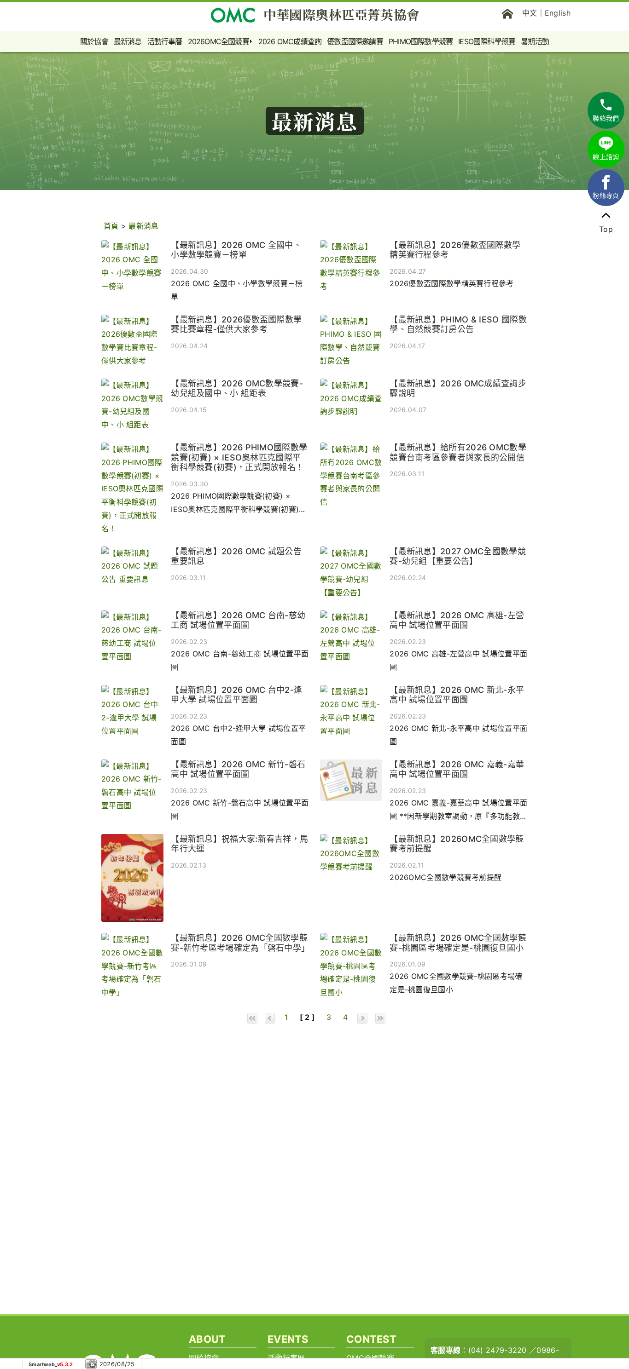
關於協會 (94, 41)
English (558, 12)
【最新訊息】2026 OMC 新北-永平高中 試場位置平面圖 (457, 695)
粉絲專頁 (606, 195)
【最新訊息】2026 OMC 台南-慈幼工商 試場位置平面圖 (238, 620)
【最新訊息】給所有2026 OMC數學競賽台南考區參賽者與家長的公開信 (458, 452)
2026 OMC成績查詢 (289, 41)
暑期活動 (535, 41)
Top (606, 229)
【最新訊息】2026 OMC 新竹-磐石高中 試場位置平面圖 (238, 769)
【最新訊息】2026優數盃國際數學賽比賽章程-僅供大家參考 (236, 324)
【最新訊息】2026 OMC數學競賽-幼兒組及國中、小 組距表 (237, 388)
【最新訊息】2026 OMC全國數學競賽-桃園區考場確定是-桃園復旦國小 (458, 943)
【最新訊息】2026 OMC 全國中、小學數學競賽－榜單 (236, 250)
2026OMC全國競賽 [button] (218, 41)
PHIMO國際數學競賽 (421, 41)
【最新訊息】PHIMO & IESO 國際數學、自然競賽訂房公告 (458, 324)
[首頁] (507, 13)
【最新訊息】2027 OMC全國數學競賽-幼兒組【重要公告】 (458, 556)
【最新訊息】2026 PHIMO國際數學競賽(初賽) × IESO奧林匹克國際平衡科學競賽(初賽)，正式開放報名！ (239, 457)
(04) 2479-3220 (497, 1350)
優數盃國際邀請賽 (355, 41)
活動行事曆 (164, 41)
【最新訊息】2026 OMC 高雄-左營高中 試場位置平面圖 (457, 620)
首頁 (111, 225)
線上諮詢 (606, 157)
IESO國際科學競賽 (486, 41)
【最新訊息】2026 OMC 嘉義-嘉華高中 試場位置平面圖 (457, 769)
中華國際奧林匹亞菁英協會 (341, 14)
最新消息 (128, 41)
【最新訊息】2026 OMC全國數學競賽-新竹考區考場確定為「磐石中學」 (240, 943)
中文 (529, 12)
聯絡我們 (606, 118)
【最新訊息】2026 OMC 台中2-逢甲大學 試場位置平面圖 (236, 695)
